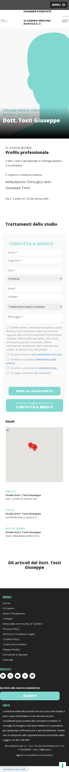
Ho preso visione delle (35, 354)
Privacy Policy (11, 628)
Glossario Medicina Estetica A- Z (37, 22)
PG (37, 535)
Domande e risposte (37, 11)
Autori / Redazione (14, 613)
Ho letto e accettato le (33, 368)
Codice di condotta (14, 644)
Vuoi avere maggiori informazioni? (34, 405)
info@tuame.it (45, 749)
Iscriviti (30, 696)
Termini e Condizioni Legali (19, 634)
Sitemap (8, 659)
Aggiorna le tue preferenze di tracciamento (34, 755)
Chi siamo (8, 608)
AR (34, 498)
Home (6, 603)
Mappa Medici (11, 649)
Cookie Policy (11, 639)
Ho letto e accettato (31, 361)
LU (34, 517)
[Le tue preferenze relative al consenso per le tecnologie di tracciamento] (62, 765)
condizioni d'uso (47, 368)
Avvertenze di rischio (49, 354)
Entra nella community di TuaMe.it (23, 623)
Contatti (8, 618)
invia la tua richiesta (34, 391)
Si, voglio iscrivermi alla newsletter (30, 373)
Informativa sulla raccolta (14, 769)
